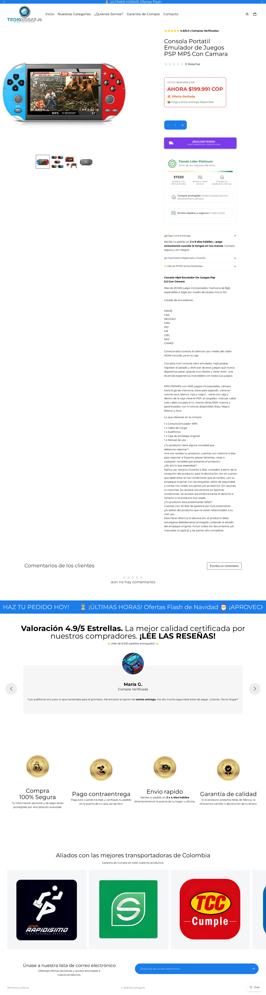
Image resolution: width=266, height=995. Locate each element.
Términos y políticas (18, 987)
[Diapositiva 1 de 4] (42, 161)
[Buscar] (247, 14)
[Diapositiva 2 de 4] (57, 161)
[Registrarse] (253, 969)
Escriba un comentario (224, 566)
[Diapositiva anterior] (4, 89)
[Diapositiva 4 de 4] (86, 161)
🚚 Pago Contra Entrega (177, 235)
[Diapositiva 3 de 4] (71, 161)
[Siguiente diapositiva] (125, 89)
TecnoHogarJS (137, 987)
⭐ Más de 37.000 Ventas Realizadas (183, 266)
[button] (11, 689)
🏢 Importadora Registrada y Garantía (184, 258)
